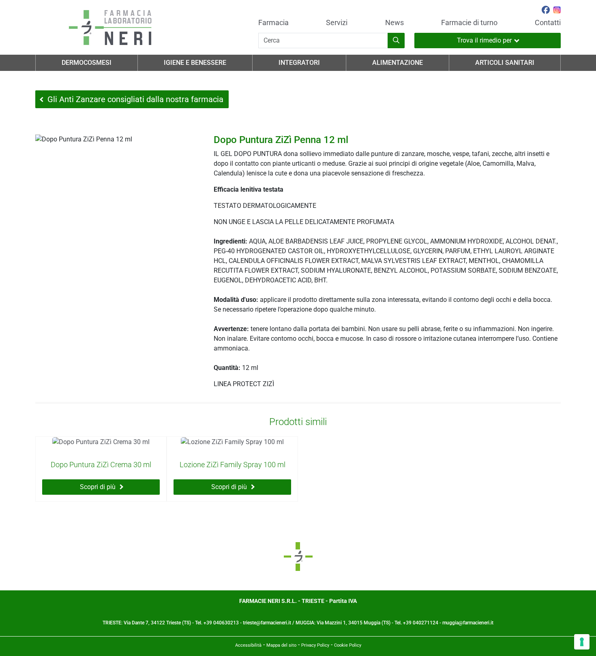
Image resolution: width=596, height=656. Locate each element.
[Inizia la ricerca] (396, 40)
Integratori (299, 62)
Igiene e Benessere (195, 62)
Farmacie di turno (469, 22)
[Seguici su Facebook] (546, 11)
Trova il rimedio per (484, 40)
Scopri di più (98, 487)
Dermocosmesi (86, 62)
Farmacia (273, 22)
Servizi (336, 22)
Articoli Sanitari (504, 62)
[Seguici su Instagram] (557, 11)
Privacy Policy (315, 645)
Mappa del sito (281, 645)
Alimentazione (397, 62)
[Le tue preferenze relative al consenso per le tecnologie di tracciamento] (582, 642)
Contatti (548, 22)
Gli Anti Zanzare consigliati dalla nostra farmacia (135, 99)
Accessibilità (248, 645)
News (394, 22)
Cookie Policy (347, 645)
